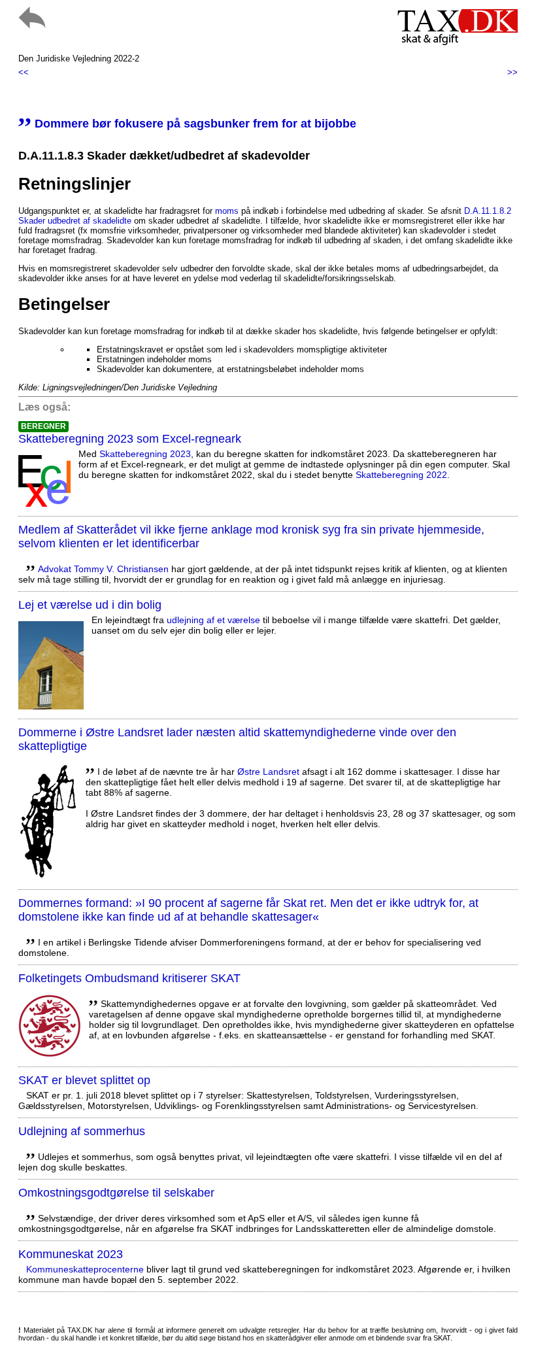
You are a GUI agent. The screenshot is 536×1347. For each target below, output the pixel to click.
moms (227, 211)
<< (23, 72)
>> (512, 72)
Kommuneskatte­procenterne (85, 1269)
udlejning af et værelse (213, 620)
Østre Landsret (268, 771)
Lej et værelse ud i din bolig (89, 604)
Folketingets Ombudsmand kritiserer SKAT (129, 978)
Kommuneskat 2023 (70, 1254)
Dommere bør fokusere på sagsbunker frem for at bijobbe (187, 123)
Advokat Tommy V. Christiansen (103, 569)
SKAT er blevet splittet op (84, 1080)
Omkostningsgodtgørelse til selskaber (116, 1192)
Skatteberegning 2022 (401, 474)
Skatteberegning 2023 (145, 454)
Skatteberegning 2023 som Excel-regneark (129, 438)
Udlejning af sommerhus (81, 1131)
